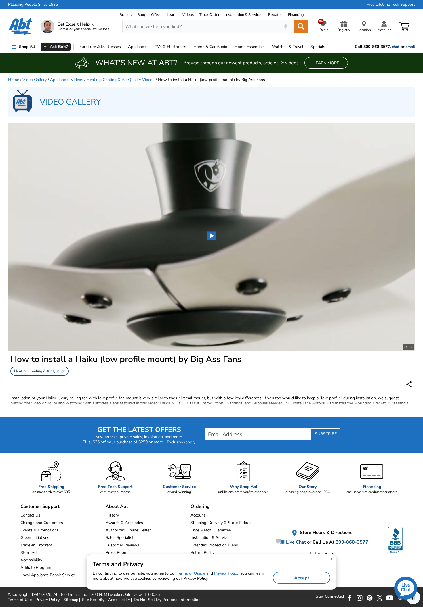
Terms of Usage (191, 573)
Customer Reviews (122, 545)
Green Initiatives (34, 537)
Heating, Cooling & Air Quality (39, 371)
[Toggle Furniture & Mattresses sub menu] (123, 46)
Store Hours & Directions (325, 533)
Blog (141, 14)
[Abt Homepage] (21, 26)
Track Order (209, 14)
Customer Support (40, 506)
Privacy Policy (226, 573)
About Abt (117, 506)
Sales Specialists (121, 537)
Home (250, 46)
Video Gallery (34, 79)
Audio (210, 46)
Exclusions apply (181, 442)
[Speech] (285, 26)
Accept (301, 578)
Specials (317, 46)
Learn (171, 14)
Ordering (200, 506)
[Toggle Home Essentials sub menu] (267, 46)
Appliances (138, 46)
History (112, 515)
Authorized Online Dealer (128, 530)
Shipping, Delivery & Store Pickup (220, 522)
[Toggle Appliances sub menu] (150, 46)
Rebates (275, 14)
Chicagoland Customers (41, 522)
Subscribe (326, 434)
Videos (188, 14)
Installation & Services (243, 14)
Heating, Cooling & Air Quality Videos (121, 79)
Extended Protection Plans (214, 545)
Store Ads (29, 552)
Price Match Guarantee (210, 530)
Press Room (116, 552)
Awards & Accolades (124, 522)
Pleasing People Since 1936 (33, 4)
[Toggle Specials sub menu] (327, 46)
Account (197, 515)
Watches (287, 46)
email (410, 46)
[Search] (301, 26)
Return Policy (202, 552)
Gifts (155, 14)
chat (395, 46)
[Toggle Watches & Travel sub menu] (305, 46)
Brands (125, 14)
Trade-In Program (36, 545)
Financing (296, 14)
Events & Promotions (39, 530)
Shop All (27, 46)
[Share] (409, 384)
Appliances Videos (66, 79)
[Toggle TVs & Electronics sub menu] (188, 46)
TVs (170, 46)
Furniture (100, 46)
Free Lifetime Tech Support (391, 4)
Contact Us (30, 515)
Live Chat (295, 542)
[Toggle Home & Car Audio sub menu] (229, 46)
